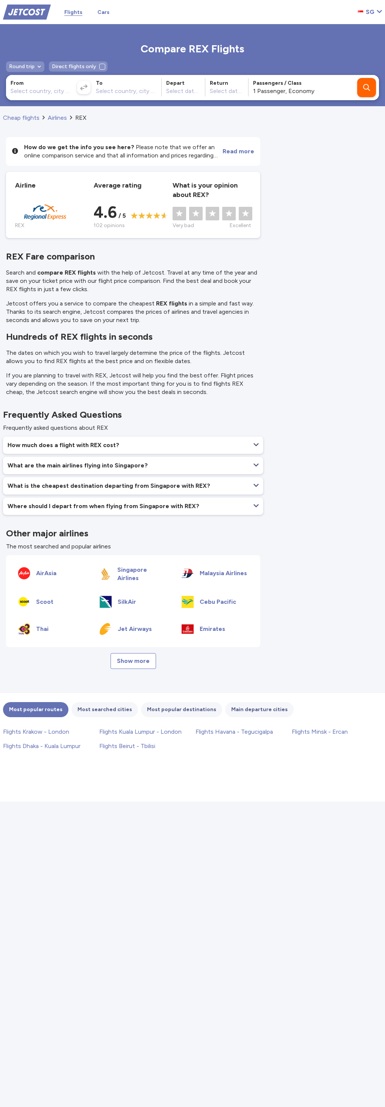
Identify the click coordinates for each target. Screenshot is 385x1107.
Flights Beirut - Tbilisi (127, 746)
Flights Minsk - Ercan (320, 731)
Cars (103, 12)
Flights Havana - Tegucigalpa (234, 731)
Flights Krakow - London (36, 731)
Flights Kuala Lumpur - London (140, 731)
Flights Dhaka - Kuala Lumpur (41, 746)
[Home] (27, 11)
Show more (133, 660)
